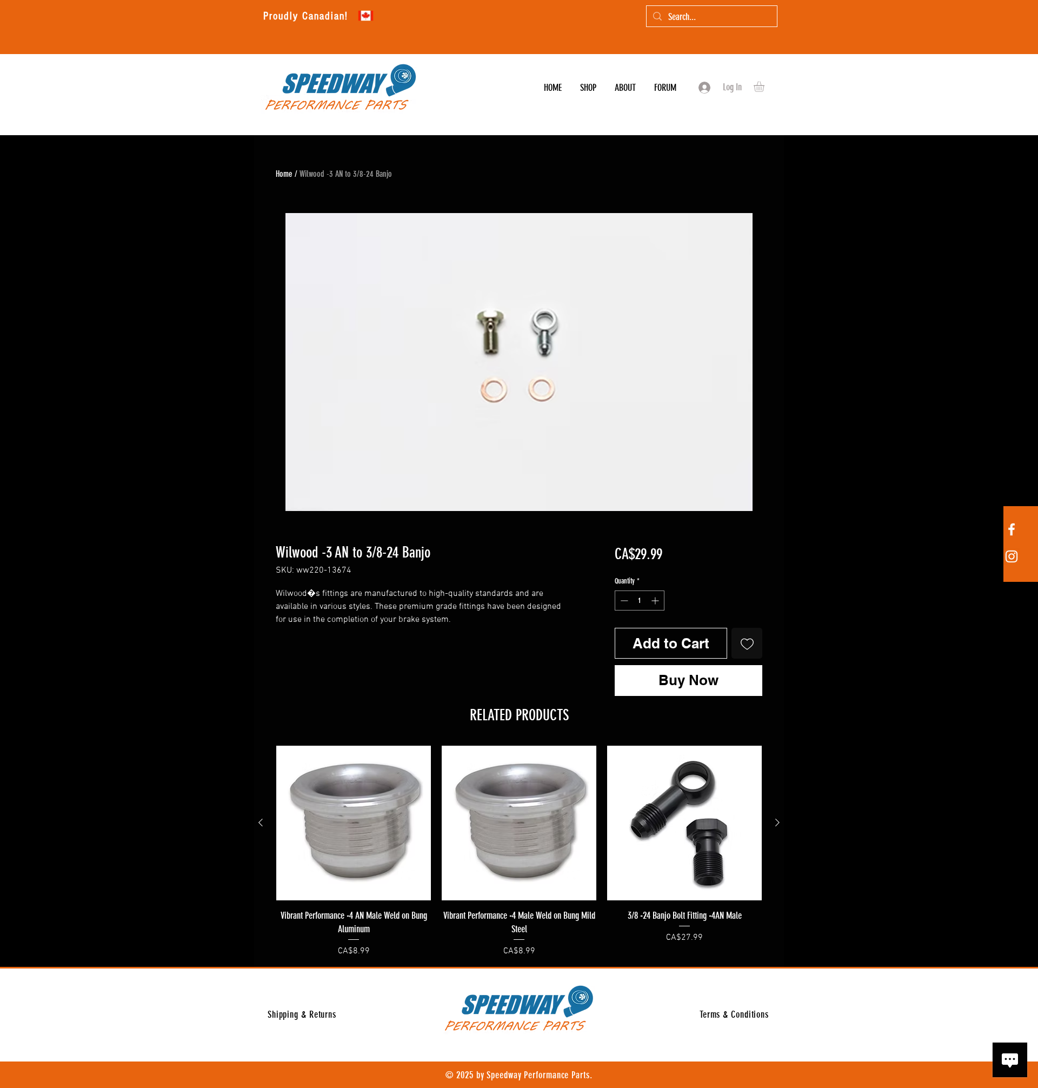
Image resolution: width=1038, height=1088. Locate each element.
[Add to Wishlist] (746, 643)
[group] (519, 851)
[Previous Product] (260, 822)
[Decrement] (623, 600)
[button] (765, 86)
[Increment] (656, 600)
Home (284, 174)
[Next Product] (777, 822)
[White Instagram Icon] (1011, 556)
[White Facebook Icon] (1011, 529)
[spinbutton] (639, 600)
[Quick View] (353, 823)
